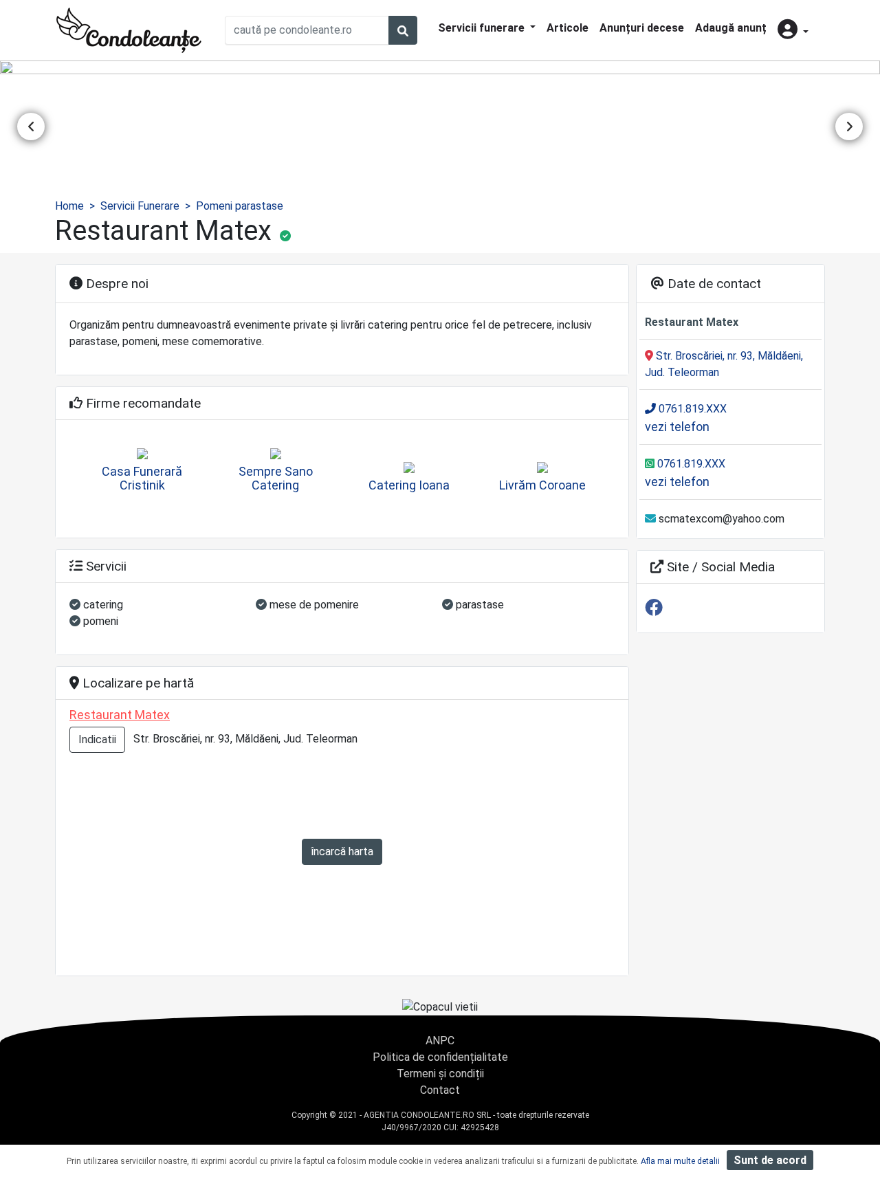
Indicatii (97, 739)
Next (849, 126)
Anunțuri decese (642, 27)
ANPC (440, 1040)
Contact (440, 1090)
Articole (567, 27)
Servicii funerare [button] (482, 27)
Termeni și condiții (440, 1073)
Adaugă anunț (731, 27)
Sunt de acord (770, 1160)
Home (69, 205)
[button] (793, 30)
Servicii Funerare (139, 205)
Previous (31, 126)
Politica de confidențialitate (440, 1057)
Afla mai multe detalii (680, 1161)
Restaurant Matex (119, 714)
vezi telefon (677, 426)
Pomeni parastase (239, 205)
